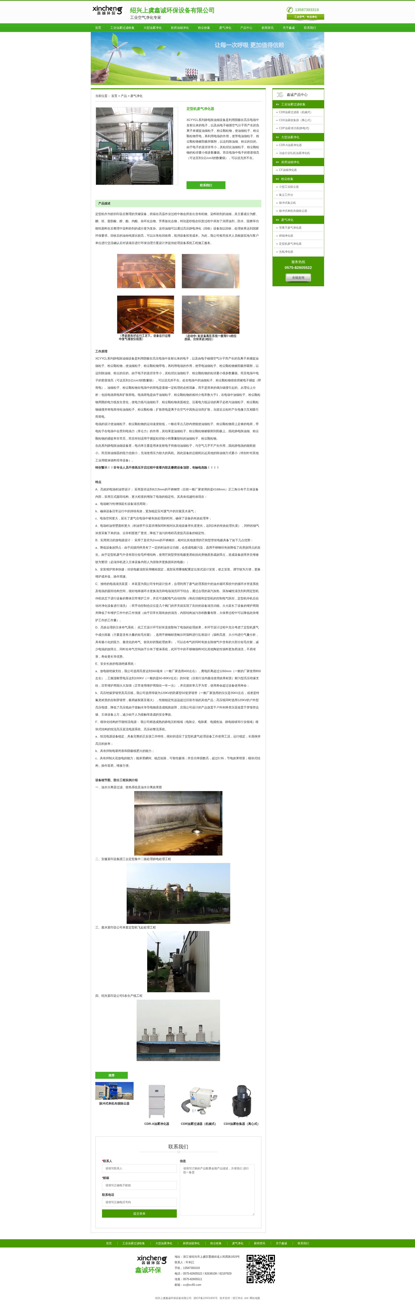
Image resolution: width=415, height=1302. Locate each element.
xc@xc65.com (192, 1284)
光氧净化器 (286, 251)
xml (246, 1298)
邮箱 (105, 1178)
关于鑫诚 (289, 27)
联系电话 (108, 1194)
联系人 (107, 1161)
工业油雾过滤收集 (122, 27)
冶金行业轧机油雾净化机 (294, 153)
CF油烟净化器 (288, 170)
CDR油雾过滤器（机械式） (296, 112)
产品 (124, 96)
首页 (98, 27)
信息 (183, 1161)
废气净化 (225, 27)
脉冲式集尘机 (287, 202)
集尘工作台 (286, 194)
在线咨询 (298, 277)
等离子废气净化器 (290, 227)
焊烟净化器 (286, 235)
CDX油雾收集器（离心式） (296, 120)
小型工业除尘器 (289, 186)
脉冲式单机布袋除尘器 (293, 210)
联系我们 (310, 27)
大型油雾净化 (153, 27)
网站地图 (255, 1298)
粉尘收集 (204, 27)
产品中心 (246, 27)
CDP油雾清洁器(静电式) (294, 128)
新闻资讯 (268, 27)
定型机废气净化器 (290, 243)
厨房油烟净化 (180, 27)
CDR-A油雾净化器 (290, 145)
